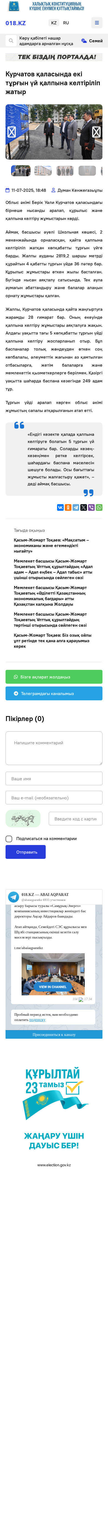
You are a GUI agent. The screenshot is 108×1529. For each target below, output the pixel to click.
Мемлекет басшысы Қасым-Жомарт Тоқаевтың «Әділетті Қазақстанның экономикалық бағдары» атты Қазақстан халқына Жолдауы (50, 596)
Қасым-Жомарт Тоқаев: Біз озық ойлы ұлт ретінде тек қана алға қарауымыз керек (52, 640)
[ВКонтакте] (60, 507)
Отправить (26, 852)
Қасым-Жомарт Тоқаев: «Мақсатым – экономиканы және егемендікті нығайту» (51, 545)
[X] (83, 507)
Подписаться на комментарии (46, 838)
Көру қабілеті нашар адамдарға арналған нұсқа (46, 40)
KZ (53, 22)
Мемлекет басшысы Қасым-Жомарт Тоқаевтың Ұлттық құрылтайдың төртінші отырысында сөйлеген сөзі (50, 619)
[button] (11, 132)
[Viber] (91, 507)
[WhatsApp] (99, 507)
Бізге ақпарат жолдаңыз (45, 677)
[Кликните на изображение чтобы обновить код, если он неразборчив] (23, 818)
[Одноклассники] (68, 507)
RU (66, 22)
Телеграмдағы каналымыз (47, 693)
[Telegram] (76, 507)
